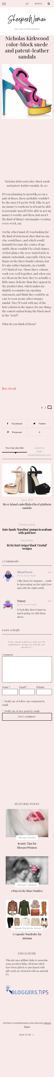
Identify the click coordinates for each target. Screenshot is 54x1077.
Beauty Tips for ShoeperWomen (27, 845)
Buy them (9, 388)
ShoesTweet (24, 572)
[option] (27, 487)
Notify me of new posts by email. (22, 711)
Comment (7, 654)
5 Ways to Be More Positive (27, 891)
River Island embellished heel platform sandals (27, 506)
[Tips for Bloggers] (27, 998)
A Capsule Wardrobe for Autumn (27, 936)
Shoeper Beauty (27, 837)
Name (6, 687)
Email (23, 687)
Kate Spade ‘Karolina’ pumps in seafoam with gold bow (27, 528)
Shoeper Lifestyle (27, 884)
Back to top (25, 1035)
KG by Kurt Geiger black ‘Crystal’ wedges (27, 544)
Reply (50, 572)
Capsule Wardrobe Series (27, 928)
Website (40, 687)
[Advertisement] (27, 151)
